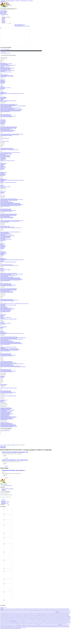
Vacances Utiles (9, 620)
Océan (11, 615)
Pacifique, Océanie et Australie (4, 100)
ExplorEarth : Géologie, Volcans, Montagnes (50, 623)
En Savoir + (6, 458)
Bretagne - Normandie (3, 63)
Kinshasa (1, 402)
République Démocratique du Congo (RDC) (6, 93)
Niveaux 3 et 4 (55, 614)
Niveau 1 (32, 614)
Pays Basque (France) (49, 615)
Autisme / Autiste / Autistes (31, 610)
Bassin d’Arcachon (2, 309)
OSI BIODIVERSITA (3, 408)
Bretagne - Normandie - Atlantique (26, 624)
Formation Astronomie (3, 362)
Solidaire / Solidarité (56, 617)
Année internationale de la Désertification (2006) (10, 609)
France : (3, 13)
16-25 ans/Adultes (6, 623)
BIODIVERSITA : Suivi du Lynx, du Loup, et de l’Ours (27, 621)
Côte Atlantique (2, 64)
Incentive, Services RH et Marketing (5, 221)
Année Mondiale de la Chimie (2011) (56, 609)
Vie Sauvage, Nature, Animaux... (4, 104)
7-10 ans (1, 119)
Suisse (8, 618)
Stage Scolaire (4, 618)
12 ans (33, 624)
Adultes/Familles (47, 608)
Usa (64, 618)
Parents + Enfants (2, 226)
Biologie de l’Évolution (65, 623)
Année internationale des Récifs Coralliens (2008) (40, 609)
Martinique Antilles (2, 155)
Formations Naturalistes (3, 361)
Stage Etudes (69, 617)
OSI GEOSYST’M (2, 412)
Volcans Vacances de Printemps (23, 620)
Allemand (51, 608)
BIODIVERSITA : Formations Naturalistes (52, 625)
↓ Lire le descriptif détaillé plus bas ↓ (5, 49)
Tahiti (44, 618)
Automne (35, 610)
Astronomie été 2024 (15, 610)
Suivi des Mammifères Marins (4, 425)
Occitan (10, 615)
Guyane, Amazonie (2, 69)
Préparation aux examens (3, 365)
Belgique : (3, 12)
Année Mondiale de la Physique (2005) (64, 609)
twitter (41, 621)
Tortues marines (2, 422)
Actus (2, 19)
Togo (1, 94)
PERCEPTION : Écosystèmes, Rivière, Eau (36, 621)
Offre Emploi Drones (25, 615)
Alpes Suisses (2, 74)
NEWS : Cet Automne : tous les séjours (20, 24)
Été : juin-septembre (3, 115)
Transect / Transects (51, 618)
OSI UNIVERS (2, 415)
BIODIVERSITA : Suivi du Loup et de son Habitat (63, 625)
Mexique (1, 88)
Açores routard (37, 608)
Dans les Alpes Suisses (3, 148)
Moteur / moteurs (10, 614)
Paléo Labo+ (41, 615)
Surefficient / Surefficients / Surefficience (40, 618)
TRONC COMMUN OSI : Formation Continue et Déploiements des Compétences (14, 627)
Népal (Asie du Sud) (29, 614)
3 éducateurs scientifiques (45, 621)
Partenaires (3, 21)
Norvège (1, 82)
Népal (1, 99)
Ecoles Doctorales (2, 350)
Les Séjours (3, 18)
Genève (1, 400)
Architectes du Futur (9, 610)
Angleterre (1, 314)
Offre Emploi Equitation (29, 615)
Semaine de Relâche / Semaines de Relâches (22, 617)
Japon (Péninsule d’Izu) (34, 625)
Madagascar (1, 92)
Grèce (1, 83)
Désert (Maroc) (35, 624)
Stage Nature (1, 618)
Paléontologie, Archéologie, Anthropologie (5, 199)
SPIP (67, 617)
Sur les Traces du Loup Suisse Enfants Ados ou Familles (30, 618)
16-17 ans (1, 121)
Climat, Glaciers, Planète (3, 202)
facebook (59, 620)
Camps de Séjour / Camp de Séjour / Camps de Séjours (64, 610)
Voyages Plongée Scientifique (38, 620)
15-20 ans (56, 624)
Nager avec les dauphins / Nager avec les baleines (17, 614)
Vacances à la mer (66, 618)
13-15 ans (38, 624)
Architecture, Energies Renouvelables (5, 203)
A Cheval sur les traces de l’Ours (7, 608)
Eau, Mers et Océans (3, 107)
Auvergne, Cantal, (2, 233)
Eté (31, 612)
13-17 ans (49, 624)
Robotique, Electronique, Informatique (5, 278)
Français (57, 612)
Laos (1, 255)
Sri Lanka (1, 98)
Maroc (1, 178)
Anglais (1, 376)
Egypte (1, 260)
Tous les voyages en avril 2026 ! (3, 607)
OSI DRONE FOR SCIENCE (4, 416)
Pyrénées (1, 157)
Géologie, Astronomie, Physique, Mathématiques (6, 105)
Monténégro (1, 163)
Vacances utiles (6, 620)
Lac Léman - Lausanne (3, 75)
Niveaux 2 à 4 (49, 614)
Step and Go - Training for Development (15, 628)
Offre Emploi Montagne (34, 615)
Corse (1, 66)
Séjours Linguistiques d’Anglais (10, 617)
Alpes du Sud (2, 307)
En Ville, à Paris (21, 625)
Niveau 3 (35, 614)
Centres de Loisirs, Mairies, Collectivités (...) (6, 220)
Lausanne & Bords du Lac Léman (4, 149)
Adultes (1, 123)
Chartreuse (1, 385)
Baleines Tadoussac (48, 610)
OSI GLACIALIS (2, 414)
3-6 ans (18, 621)
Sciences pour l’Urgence (3, 129)
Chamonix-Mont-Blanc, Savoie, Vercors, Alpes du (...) (7, 303)
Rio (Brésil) (57, 625)
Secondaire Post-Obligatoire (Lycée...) (5, 349)
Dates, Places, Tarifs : (4, 14)
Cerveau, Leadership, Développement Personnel (6, 337)
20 (23, 623)
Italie (1, 165)
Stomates (6, 618)
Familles (24, 625)
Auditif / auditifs (25, 610)
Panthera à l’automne (45, 615)
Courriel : (3, 10)
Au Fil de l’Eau (22, 610)
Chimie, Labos (2, 276)
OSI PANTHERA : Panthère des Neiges (19, 623)
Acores (35, 608)
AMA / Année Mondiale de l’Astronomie (59, 608)
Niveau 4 (37, 614)
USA (1, 86)
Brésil (1, 270)
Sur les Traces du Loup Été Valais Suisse (21, 618)
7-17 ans (44, 623)
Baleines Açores (45, 610)
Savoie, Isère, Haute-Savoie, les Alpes (5, 152)
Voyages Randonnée (2, 608)
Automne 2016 (38, 610)
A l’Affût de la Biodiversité (26, 608)
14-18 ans (51, 624)
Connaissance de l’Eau (3, 423)
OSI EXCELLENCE (3, 418)
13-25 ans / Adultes (53, 624)
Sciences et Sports (2, 216)
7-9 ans (25, 623)
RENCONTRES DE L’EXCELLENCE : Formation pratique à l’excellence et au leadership (8, 624)
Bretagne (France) (57, 610)
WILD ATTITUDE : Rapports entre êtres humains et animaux (42, 625)
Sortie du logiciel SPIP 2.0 (60, 617)
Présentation (3, 17)
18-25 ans (1, 122)
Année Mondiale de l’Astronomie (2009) (49, 609)
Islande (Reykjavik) (45, 624)
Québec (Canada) (63, 624)
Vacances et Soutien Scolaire (4, 130)
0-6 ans (57, 620)
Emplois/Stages (31, 0)
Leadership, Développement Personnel (5, 205)
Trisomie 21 (54, 618)
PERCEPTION (52, 615)
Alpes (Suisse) (20, 621)
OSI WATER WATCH (3, 411)
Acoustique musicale (41, 608)
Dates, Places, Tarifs (30, 625)
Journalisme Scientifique (3, 131)
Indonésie (1, 173)
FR (60, 620)
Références (3, 489)
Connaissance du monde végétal (4, 426)
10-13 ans (1, 120)
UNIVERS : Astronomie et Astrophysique (65, 620)
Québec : (4, 11)
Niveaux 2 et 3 (52, 614)
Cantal (1, 192)
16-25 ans (4, 623)
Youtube (67, 621)
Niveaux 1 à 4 (43, 614)
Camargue (1, 158)
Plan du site (3, 499)
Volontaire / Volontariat (28, 620)
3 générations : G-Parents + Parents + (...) (5, 227)
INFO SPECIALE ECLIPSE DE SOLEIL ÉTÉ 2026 (61, 621)
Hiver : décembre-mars (3, 116)
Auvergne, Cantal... (2, 153)
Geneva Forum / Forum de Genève (5, 628)
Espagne (1, 168)
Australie (28, 610)
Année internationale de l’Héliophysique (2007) (30, 609)
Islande (1, 80)
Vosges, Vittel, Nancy (3, 71)
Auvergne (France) (42, 610)
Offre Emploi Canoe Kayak (20, 615)
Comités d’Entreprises (3, 135)
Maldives (1, 254)
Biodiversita (53, 610)
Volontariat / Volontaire (33, 620)
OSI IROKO (2, 419)
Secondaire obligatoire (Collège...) (4, 348)
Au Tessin (1, 76)
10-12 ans (22, 624)
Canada (1, 185)
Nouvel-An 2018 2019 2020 (63, 614)
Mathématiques (19, 624)
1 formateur (56, 620)
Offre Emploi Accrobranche (15, 615)
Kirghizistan (1, 97)
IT (25, 625)
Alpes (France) (54, 608)
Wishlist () (1, 1)
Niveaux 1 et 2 (46, 614)
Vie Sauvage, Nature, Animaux (4, 198)
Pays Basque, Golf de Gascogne (57, 623)
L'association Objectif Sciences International (7, 488)
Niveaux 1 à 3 (40, 614)
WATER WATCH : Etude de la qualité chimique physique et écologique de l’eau (36, 623)
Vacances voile (12, 620)
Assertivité (12, 610)
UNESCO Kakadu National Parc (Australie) (59, 618)
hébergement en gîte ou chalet (4, 128)
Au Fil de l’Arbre (19, 610)
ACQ (43, 608)
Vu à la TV (3, 20)
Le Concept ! (3, 22)
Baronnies (1, 191)
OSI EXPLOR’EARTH (3, 413)
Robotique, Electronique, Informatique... (5, 110)
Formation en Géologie (3, 364)
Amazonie (64, 608)
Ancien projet (67, 608)
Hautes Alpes (2, 384)
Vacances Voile (15, 620)
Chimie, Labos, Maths (3, 106)
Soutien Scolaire (2, 138)
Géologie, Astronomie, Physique (4, 200)
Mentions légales (4, 490)
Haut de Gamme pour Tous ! (24, 0)
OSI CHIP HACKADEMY (4, 417)
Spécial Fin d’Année (24, 627)
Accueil (3, 15)
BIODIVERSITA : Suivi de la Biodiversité (52, 621)
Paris (1, 401)
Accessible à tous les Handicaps (10, 0)
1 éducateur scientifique (52, 620)
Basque (51, 610)
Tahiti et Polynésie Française (7, 625)
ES (4, 625)
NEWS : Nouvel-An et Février (19, 25)
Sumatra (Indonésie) (11, 618)
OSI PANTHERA (2, 409)
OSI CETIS (1, 410)
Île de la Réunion (2, 67)
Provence (1, 154)
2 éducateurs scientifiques (13, 621)
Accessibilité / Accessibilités (31, 608)
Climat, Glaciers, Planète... (3, 108)
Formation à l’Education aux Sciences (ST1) (6, 363)
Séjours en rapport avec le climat (3, 617)
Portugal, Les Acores (3, 317)
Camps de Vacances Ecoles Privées (4, 134)
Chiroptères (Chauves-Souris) (4, 424)
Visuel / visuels (18, 620)
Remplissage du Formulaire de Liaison (7, 485)
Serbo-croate (27, 617)
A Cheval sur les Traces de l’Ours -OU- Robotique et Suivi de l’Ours (17, 608)
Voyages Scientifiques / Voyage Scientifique (45, 620)
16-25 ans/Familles (10, 623)
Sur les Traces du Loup (15, 618)
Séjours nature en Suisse (15, 617)
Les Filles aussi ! (17, 0)
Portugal (1, 79)
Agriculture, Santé (2, 111)
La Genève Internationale (3, 300)
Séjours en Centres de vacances (4, 126)
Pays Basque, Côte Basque (3, 70)
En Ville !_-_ (2, 101)
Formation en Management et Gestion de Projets (6, 366)
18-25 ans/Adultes (14, 623)
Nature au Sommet (24, 614)
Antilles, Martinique (3, 68)
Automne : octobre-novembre (4, 210)
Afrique (49, 608)
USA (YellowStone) (12, 625)
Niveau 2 (34, 614)
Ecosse (1, 169)
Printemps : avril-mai (3, 114)
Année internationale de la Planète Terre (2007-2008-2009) (20, 609)
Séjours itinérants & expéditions (4, 127)
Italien (1, 377)
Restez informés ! (3, 0)
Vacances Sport (3, 620)
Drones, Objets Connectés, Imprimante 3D (5, 109)
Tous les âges (47, 618)
